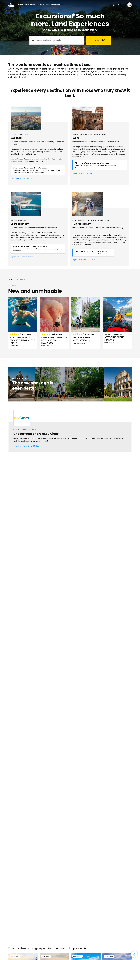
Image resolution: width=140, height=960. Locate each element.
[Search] (118, 4)
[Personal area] (129, 4)
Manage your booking (54, 5)
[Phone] (113, 4)
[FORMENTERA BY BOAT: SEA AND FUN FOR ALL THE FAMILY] (22, 323)
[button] (123, 5)
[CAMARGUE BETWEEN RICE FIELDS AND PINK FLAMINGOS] (54, 323)
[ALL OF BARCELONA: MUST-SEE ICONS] (85, 323)
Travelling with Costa (25, 5)
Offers (39, 5)
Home (10, 279)
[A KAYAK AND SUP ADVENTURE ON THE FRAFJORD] (117, 323)
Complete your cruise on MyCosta (26, 446)
